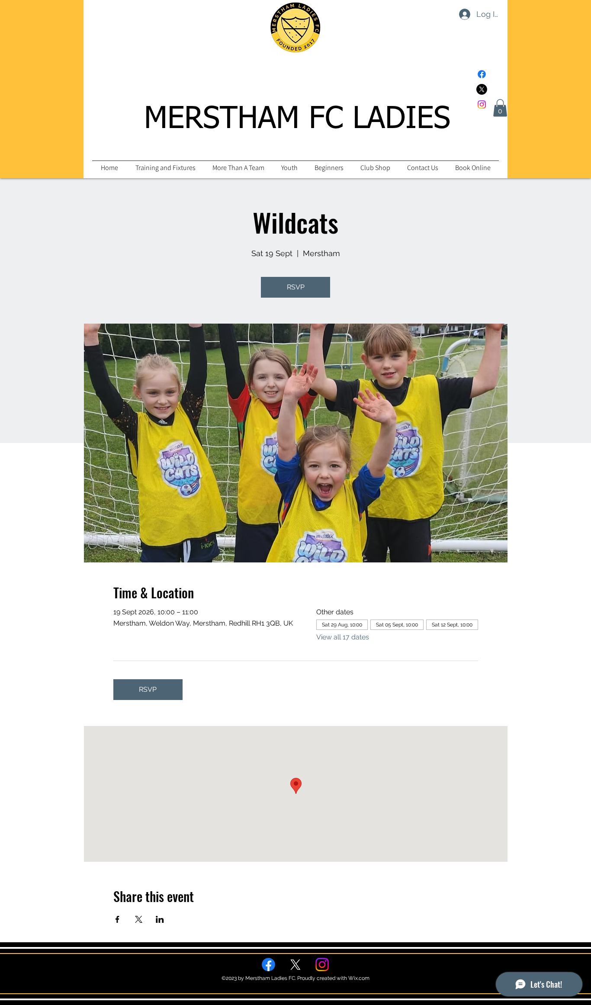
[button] (500, 108)
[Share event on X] (139, 919)
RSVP (296, 287)
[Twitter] (481, 89)
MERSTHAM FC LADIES (297, 119)
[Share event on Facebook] (117, 919)
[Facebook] (481, 74)
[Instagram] (481, 104)
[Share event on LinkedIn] (160, 919)
